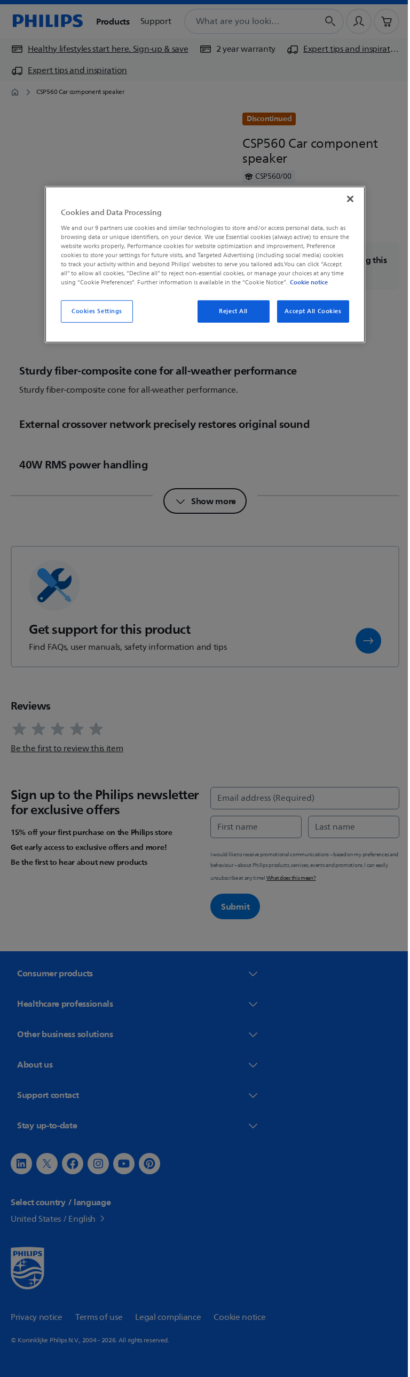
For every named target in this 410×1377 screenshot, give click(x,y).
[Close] (346, 199)
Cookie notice (305, 282)
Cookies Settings (92, 311)
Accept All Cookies (309, 311)
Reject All (229, 311)
